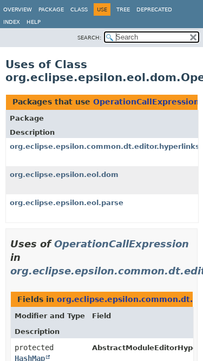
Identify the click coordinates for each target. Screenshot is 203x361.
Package (51, 9)
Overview (17, 9)
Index (11, 22)
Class (79, 9)
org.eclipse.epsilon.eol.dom (64, 174)
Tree (123, 9)
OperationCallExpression (146, 101)
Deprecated (154, 9)
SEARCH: (89, 38)
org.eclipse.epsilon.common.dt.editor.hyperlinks (105, 146)
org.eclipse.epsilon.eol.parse (66, 203)
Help (34, 22)
